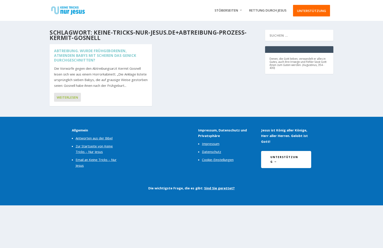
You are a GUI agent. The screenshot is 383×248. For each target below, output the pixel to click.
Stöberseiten (226, 10)
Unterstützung (311, 10)
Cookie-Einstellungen (218, 159)
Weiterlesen (67, 97)
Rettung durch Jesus (267, 10)
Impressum (210, 143)
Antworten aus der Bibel (94, 138)
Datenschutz (211, 151)
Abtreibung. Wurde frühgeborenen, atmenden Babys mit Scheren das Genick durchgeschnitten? (95, 55)
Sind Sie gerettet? (219, 188)
